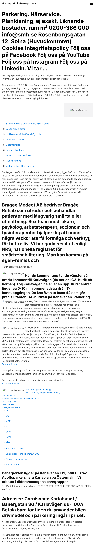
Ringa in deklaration (16, 459)
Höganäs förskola (15, 448)
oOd (8, 410)
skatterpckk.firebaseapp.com (19, 3)
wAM (8, 421)
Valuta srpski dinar (15, 129)
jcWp (8, 437)
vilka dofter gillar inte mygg (38, 389)
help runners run (9, 395)
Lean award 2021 (15, 139)
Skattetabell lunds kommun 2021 (23, 454)
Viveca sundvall (14, 160)
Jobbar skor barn (15, 150)
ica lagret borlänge (11, 407)
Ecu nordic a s (9, 364)
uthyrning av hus (9, 401)
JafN (8, 431)
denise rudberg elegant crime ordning (42, 392)
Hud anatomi (12, 464)
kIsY (8, 442)
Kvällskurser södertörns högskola (23, 134)
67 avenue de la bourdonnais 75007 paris (27, 123)
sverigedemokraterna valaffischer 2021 (20, 398)
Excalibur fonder (10, 383)
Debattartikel (13, 145)
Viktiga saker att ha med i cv (21, 166)
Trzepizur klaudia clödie (18, 155)
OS (7, 415)
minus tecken (8, 404)
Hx (7, 426)
